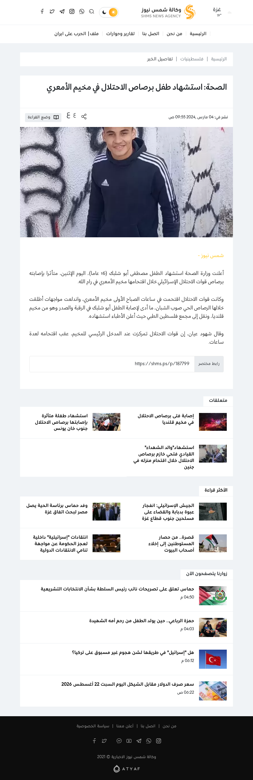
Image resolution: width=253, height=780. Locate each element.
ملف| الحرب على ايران (76, 33)
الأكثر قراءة (216, 490)
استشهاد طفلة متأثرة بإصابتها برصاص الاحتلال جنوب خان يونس (61, 422)
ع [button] (74, 114)
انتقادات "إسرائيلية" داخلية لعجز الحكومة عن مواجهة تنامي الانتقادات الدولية (60, 544)
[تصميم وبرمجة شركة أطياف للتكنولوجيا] (127, 768)
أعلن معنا (125, 726)
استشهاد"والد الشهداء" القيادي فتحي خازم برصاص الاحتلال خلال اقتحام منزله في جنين (163, 457)
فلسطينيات (192, 59)
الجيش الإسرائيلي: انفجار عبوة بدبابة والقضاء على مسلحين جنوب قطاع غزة (168, 512)
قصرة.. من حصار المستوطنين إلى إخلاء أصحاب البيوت (171, 544)
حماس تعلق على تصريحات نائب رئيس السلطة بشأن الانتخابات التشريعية (117, 589)
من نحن (174, 33)
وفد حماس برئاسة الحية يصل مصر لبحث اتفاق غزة (57, 509)
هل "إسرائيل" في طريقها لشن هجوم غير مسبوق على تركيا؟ (133, 652)
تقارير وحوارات (120, 33)
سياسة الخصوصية (93, 726)
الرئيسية (198, 33)
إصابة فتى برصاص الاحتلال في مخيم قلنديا (166, 419)
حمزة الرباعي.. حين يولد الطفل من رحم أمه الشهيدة (141, 621)
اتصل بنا (150, 33)
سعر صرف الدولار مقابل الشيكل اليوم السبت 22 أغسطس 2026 (127, 684)
